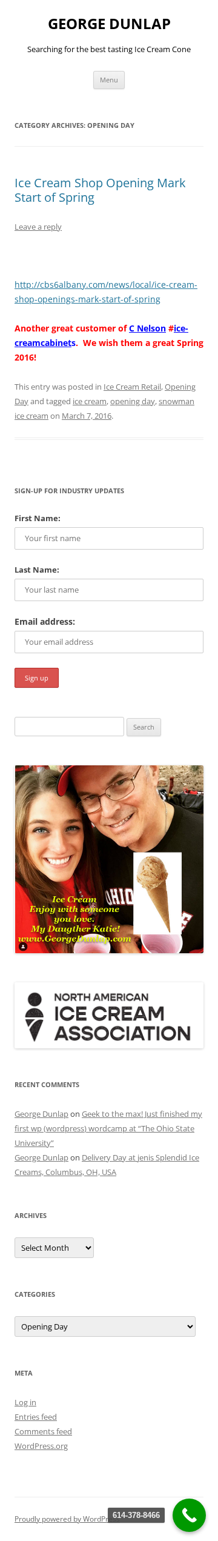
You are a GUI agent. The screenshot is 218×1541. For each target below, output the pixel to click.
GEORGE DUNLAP (109, 24)
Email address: (45, 621)
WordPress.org (41, 1445)
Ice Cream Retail (132, 386)
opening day (132, 401)
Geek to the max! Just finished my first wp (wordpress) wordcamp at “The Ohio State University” (108, 1128)
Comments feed (43, 1431)
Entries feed (36, 1416)
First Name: (38, 518)
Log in (25, 1402)
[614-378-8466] (189, 1515)
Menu (109, 79)
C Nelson (147, 328)
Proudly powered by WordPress (67, 1519)
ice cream (90, 401)
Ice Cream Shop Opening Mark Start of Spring (100, 190)
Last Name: (37, 569)
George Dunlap (41, 1113)
